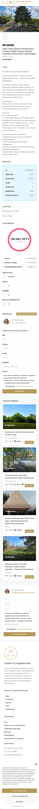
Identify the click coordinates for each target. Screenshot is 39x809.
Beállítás (19, 802)
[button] (36, 764)
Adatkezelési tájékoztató (18, 806)
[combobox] (19, 367)
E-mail (4, 353)
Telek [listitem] (7, 706)
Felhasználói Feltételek (24, 386)
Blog (5, 722)
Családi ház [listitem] (9, 699)
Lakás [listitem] (7, 696)
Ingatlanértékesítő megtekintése (26, 314)
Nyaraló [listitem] (8, 703)
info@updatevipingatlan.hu (14, 755)
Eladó (4, 45)
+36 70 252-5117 (20, 323)
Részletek (29, 442)
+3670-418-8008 (11, 751)
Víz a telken (8, 216)
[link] (19, 416)
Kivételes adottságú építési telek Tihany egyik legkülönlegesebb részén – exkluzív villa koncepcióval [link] (19, 521)
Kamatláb (5, 291)
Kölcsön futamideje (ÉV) (11, 300)
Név (3, 335)
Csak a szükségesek (20, 796)
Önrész (5, 282)
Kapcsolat (7, 732)
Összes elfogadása (19, 791)
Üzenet (5, 371)
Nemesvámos (10, 45)
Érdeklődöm (19, 391)
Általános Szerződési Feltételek (14, 725)
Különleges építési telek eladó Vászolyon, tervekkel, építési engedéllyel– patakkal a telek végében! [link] (19, 566)
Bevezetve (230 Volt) (12, 211)
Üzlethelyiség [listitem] (10, 709)
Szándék (5, 362)
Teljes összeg (7, 273)
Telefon (5, 344)
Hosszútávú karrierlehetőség (13, 738)
